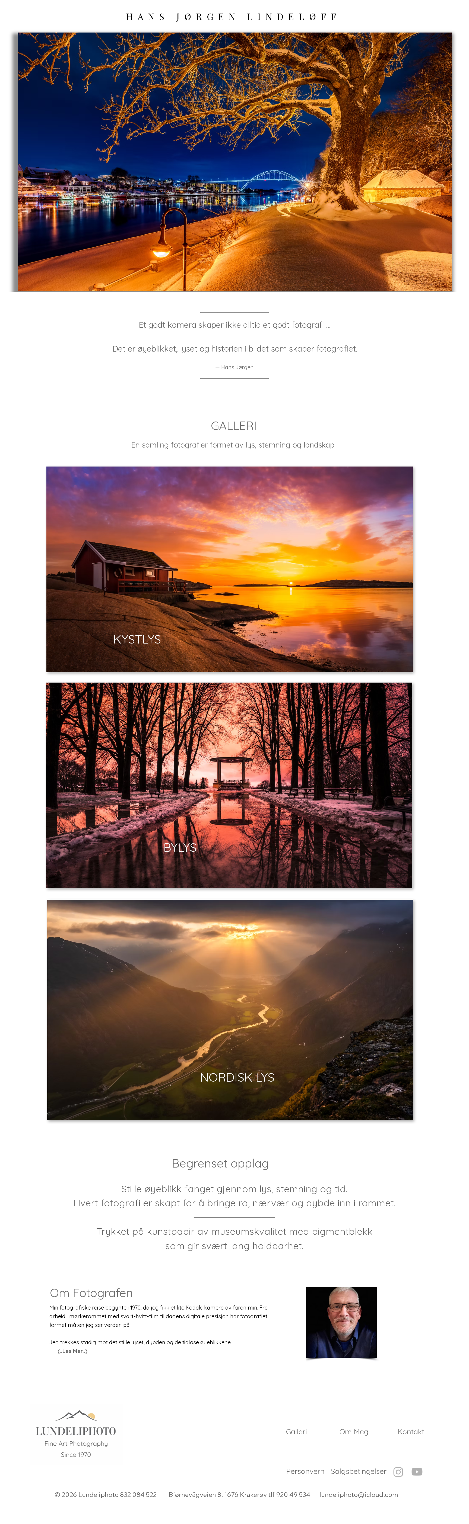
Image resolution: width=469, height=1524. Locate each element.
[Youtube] (417, 1471)
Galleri (296, 1431)
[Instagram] (398, 1471)
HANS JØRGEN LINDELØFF (233, 16)
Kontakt (411, 1431)
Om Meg (354, 1431)
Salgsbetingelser (358, 1471)
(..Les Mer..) (72, 1351)
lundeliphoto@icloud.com (358, 1494)
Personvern (305, 1471)
